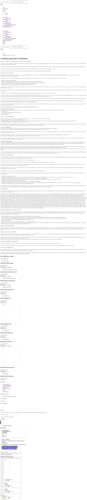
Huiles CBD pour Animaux (8, 25)
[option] (46, 14)
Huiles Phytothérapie (7, 23)
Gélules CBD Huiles (7, 26)
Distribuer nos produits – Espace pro (9, 396)
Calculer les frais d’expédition (6, 454)
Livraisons (5, 387)
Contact (4, 10)
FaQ (3, 9)
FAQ (4, 42)
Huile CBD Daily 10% (8, 485)
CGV (4, 390)
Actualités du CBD (6, 388)
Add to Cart (2, 266)
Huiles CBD (5, 17)
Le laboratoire (5, 8)
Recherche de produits (4, 2)
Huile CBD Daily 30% (8, 479)
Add (8, 480)
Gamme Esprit (8, 22)
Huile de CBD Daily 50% (9, 491)
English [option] (6, 14)
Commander (11, 448)
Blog (4, 7)
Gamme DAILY (8, 18)
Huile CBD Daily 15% (6, 431)
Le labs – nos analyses (7, 386)
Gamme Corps (8, 20)
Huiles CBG (5, 19)
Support (4, 43)
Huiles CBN (5, 21)
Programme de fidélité (7, 385)
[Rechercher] (1, 4)
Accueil (4, 54)
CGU (4, 389)
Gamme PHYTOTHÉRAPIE (10, 24)
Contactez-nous (6, 391)
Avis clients (2, 400)
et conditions (11, 416)
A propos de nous (6, 384)
